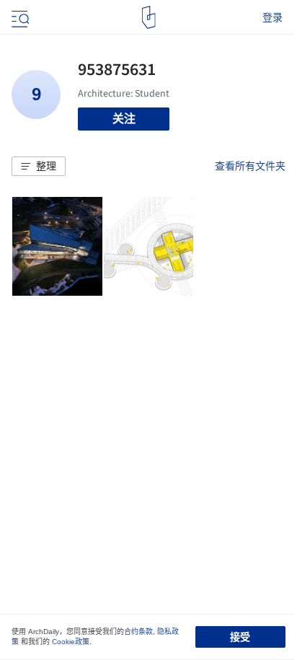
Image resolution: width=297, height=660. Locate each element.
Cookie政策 (70, 642)
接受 (240, 637)
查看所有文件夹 (250, 166)
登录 (272, 17)
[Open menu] (19, 17)
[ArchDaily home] (149, 17)
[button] (39, 167)
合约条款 (138, 631)
